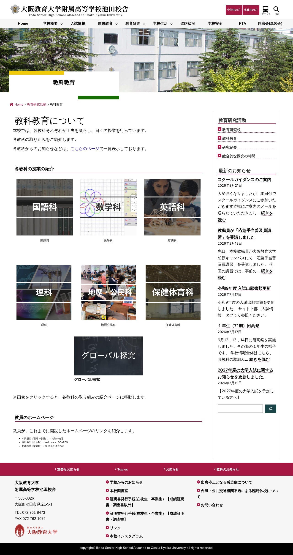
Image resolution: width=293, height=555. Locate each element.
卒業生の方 (251, 9)
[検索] (270, 409)
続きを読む (259, 359)
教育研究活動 (232, 120)
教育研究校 (231, 130)
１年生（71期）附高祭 (238, 325)
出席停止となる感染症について (226, 482)
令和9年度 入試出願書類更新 (244, 288)
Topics (122, 469)
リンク (115, 528)
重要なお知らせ (68, 469)
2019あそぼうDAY (54, 446)
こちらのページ (85, 148)
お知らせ (172, 469)
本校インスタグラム (126, 536)
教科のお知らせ (228, 469)
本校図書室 (119, 491)
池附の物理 (57, 438)
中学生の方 (234, 9)
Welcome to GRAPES (56, 442)
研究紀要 (229, 147)
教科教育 (229, 138)
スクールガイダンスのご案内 (244, 179)
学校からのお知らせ (126, 482)
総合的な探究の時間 (238, 156)
